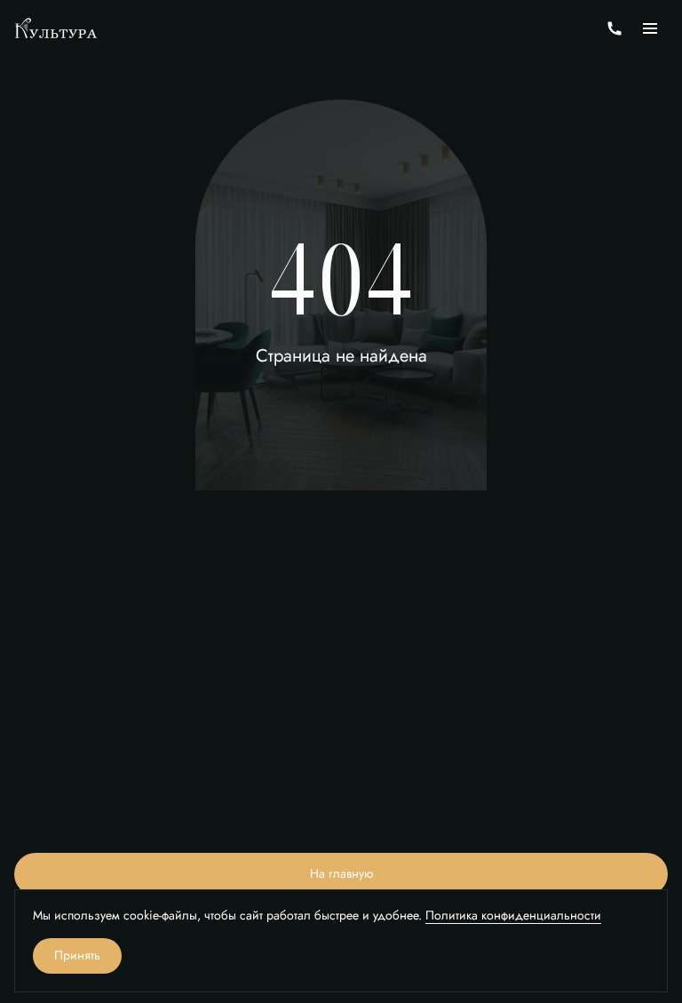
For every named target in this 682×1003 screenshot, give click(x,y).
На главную (341, 873)
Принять (77, 955)
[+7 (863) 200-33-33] (614, 28)
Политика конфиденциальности (513, 915)
